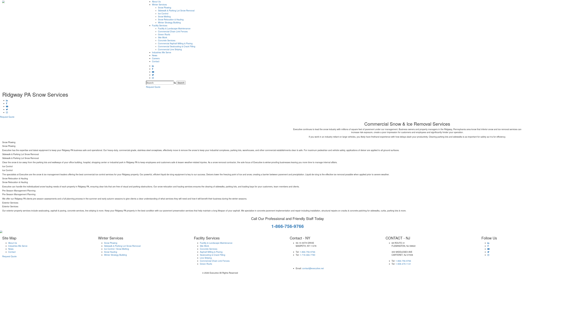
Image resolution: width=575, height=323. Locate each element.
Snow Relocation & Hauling (171, 19)
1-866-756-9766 (307, 251)
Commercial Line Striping (170, 49)
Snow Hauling (110, 251)
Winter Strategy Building (169, 22)
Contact (155, 61)
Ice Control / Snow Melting (116, 248)
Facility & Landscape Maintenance (174, 28)
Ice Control (163, 13)
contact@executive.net (313, 268)
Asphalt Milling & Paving (211, 251)
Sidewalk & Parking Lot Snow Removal (176, 10)
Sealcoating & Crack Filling (212, 254)
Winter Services (159, 4)
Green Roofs (164, 34)
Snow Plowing (164, 7)
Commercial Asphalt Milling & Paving (175, 43)
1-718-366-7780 (307, 254)
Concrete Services (166, 40)
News (154, 55)
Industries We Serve (161, 52)
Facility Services (159, 25)
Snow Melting (164, 16)
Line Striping (206, 257)
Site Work (162, 37)
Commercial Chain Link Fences (173, 31)
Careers (156, 58)
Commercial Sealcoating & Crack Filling (176, 46)
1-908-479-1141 (403, 263)
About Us (156, 1)
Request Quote (153, 86)
